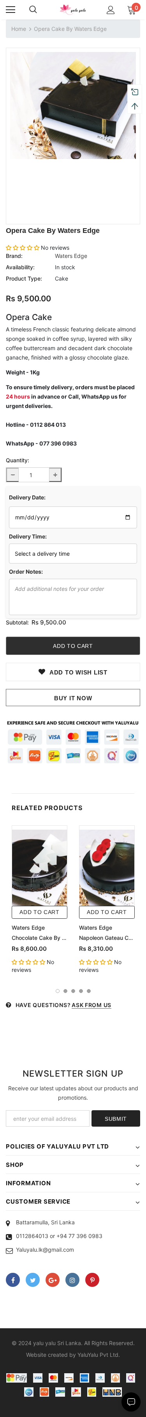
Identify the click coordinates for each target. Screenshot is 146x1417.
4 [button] (81, 991)
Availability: (20, 267)
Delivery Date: (27, 497)
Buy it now (73, 698)
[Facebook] (13, 1280)
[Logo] (73, 10)
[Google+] (53, 1280)
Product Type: (24, 278)
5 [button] (89, 991)
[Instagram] (72, 1280)
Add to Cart (39, 912)
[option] (73, 105)
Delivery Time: (28, 536)
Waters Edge (71, 255)
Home (18, 28)
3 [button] (73, 991)
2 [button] (65, 991)
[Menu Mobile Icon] (10, 9)
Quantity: (17, 460)
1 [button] (58, 991)
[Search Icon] (33, 10)
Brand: (14, 255)
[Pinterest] (92, 1280)
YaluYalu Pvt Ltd (97, 1354)
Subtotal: (17, 622)
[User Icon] (111, 10)
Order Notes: (26, 571)
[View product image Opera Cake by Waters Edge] (73, 105)
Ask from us (91, 1005)
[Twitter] (33, 1280)
